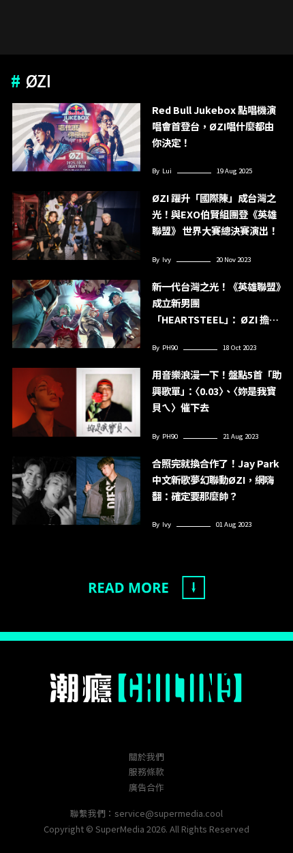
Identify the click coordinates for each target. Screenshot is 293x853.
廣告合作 (146, 787)
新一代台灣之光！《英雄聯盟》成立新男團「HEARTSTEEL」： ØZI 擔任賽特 (216, 303)
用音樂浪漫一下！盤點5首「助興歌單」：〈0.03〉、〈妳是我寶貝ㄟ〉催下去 (216, 390)
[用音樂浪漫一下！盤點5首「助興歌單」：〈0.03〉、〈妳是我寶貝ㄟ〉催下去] (76, 402)
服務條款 (146, 771)
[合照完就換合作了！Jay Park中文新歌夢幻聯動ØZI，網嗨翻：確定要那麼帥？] (76, 491)
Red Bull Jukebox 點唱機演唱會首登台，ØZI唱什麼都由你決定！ (214, 125)
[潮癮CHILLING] (146, 688)
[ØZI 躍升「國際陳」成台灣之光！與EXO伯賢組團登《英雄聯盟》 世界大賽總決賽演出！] (76, 225)
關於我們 (146, 756)
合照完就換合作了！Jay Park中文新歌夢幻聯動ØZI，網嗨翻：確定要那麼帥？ (215, 479)
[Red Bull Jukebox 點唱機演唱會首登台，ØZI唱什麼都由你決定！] (76, 137)
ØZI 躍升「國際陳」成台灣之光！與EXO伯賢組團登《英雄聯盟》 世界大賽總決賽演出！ (215, 213)
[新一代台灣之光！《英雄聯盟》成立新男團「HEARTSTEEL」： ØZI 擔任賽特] (76, 314)
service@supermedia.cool (168, 813)
